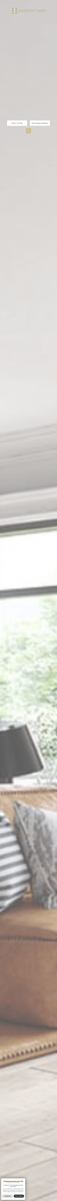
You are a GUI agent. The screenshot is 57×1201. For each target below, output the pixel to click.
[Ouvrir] (28, 130)
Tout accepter (19, 1196)
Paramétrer (7, 1196)
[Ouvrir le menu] (54, 3)
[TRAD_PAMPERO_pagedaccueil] (24, 18)
